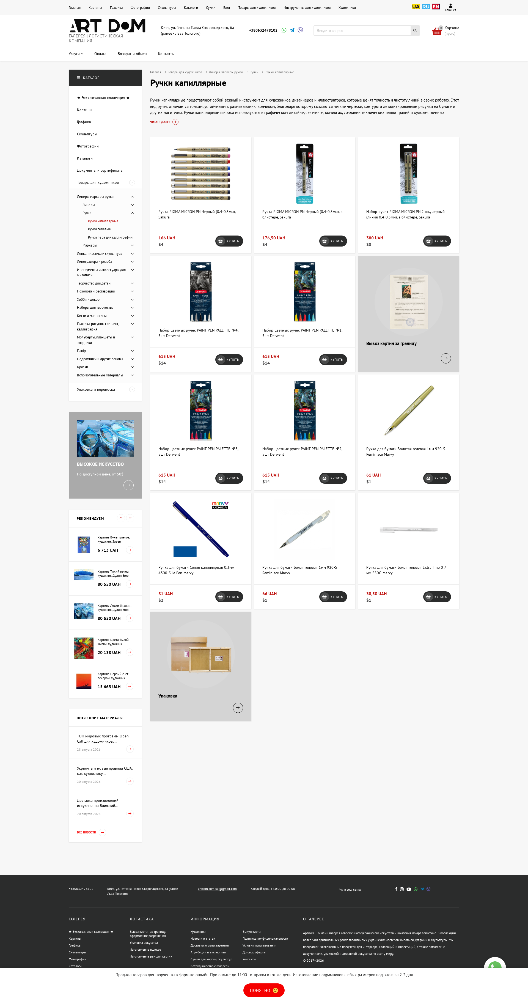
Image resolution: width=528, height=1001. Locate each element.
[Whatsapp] (283, 31)
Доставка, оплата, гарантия (210, 945)
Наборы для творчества (95, 307)
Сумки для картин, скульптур (211, 959)
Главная (75, 7)
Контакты (249, 959)
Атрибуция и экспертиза (208, 952)
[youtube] (408, 889)
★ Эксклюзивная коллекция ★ (91, 931)
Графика (116, 7)
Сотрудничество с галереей (210, 966)
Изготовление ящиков (145, 949)
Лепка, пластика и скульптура (99, 253)
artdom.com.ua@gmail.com (217, 889)
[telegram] (422, 889)
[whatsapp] (415, 889)
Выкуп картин (252, 931)
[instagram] (402, 889)
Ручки (254, 72)
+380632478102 (263, 30)
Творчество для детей (94, 283)
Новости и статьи (203, 938)
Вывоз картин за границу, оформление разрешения (148, 933)
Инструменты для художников (307, 7)
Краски (82, 367)
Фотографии (140, 7)
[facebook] (396, 889)
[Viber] (299, 31)
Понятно (261, 990)
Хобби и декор (88, 299)
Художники (347, 7)
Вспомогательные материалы (100, 375)
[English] (435, 9)
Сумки (210, 7)
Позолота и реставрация (96, 291)
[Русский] (426, 9)
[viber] (429, 889)
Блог (226, 7)
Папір (81, 350)
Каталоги (191, 7)
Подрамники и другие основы (100, 359)
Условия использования (259, 945)
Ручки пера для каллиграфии (110, 237)
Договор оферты (254, 952)
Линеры (88, 205)
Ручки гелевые (99, 229)
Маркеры (89, 245)
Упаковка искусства (144, 942)
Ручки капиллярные (103, 221)
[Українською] (416, 9)
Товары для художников (257, 7)
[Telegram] (291, 31)
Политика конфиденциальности (265, 938)
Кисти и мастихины (92, 315)
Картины (95, 7)
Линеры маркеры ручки (226, 72)
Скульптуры (167, 7)
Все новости (87, 832)
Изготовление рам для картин (151, 956)
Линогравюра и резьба (94, 261)
